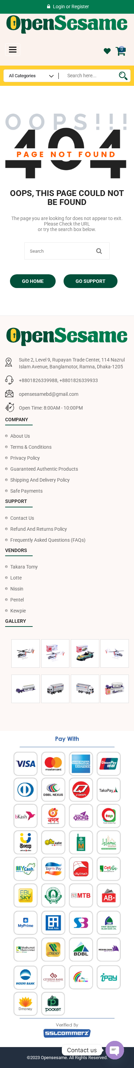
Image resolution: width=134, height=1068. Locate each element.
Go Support (90, 281)
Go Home (33, 281)
